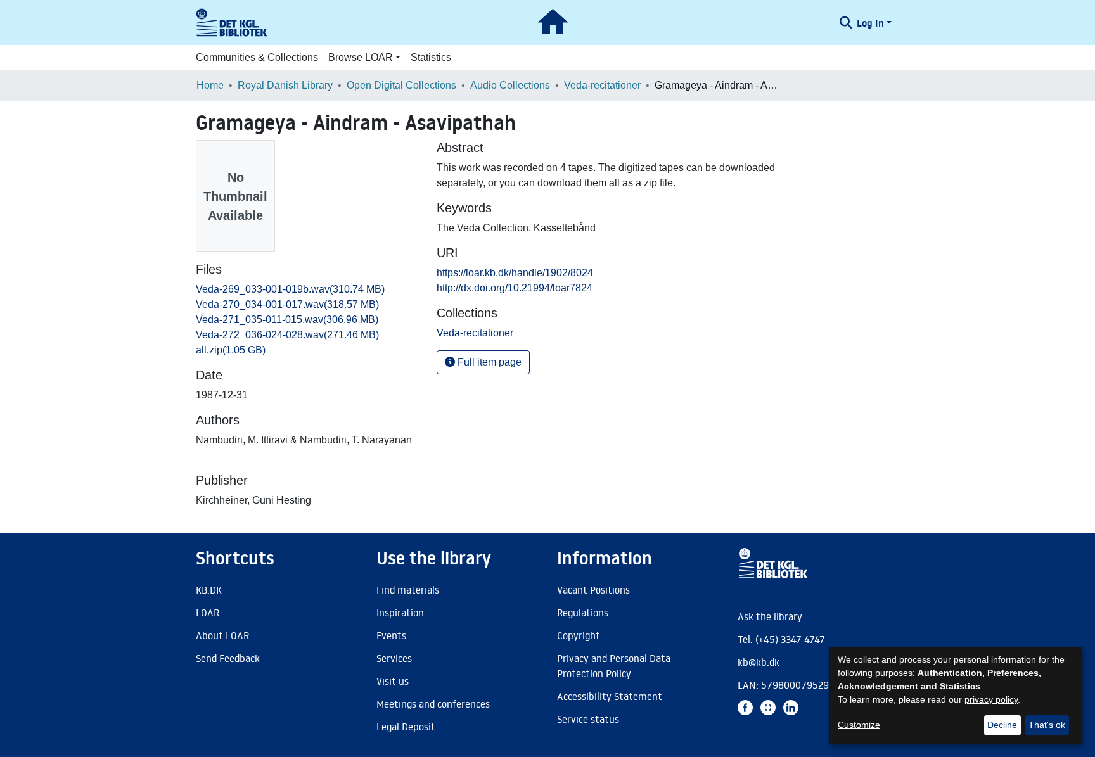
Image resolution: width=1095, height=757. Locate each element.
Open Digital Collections (401, 85)
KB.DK (209, 589)
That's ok (1046, 725)
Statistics (431, 57)
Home (210, 85)
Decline (1002, 725)
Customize (859, 725)
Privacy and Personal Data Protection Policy (613, 666)
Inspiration (400, 612)
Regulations (582, 612)
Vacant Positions (593, 589)
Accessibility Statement (609, 696)
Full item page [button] (488, 362)
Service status (588, 719)
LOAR (207, 612)
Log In (870, 23)
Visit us (392, 681)
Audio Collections (510, 85)
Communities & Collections (257, 57)
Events (391, 635)
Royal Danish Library (285, 85)
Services (394, 658)
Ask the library (770, 616)
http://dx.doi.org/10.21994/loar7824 (514, 288)
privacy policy (991, 699)
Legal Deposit (405, 726)
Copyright (578, 635)
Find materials (407, 589)
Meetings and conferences (433, 703)
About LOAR (222, 635)
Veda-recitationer (602, 85)
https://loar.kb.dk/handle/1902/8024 (515, 272)
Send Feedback (228, 658)
